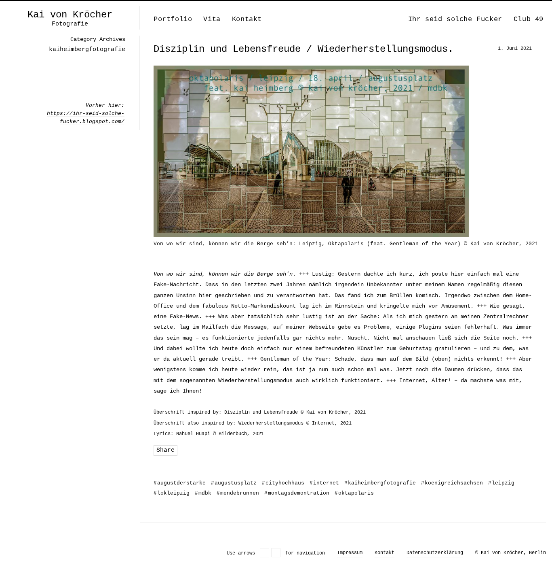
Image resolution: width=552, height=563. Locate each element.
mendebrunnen (238, 493)
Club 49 (529, 19)
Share (165, 450)
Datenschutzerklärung (435, 553)
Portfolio (173, 19)
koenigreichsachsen (452, 483)
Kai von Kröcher (69, 15)
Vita (211, 19)
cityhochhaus (283, 483)
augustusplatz (234, 483)
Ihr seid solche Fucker (455, 19)
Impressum (349, 553)
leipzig (501, 483)
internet (324, 483)
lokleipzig (172, 493)
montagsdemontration (296, 493)
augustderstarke (180, 483)
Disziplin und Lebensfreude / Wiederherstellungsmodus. (303, 49)
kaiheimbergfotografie (380, 483)
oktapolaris (354, 493)
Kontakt (247, 19)
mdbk (203, 493)
